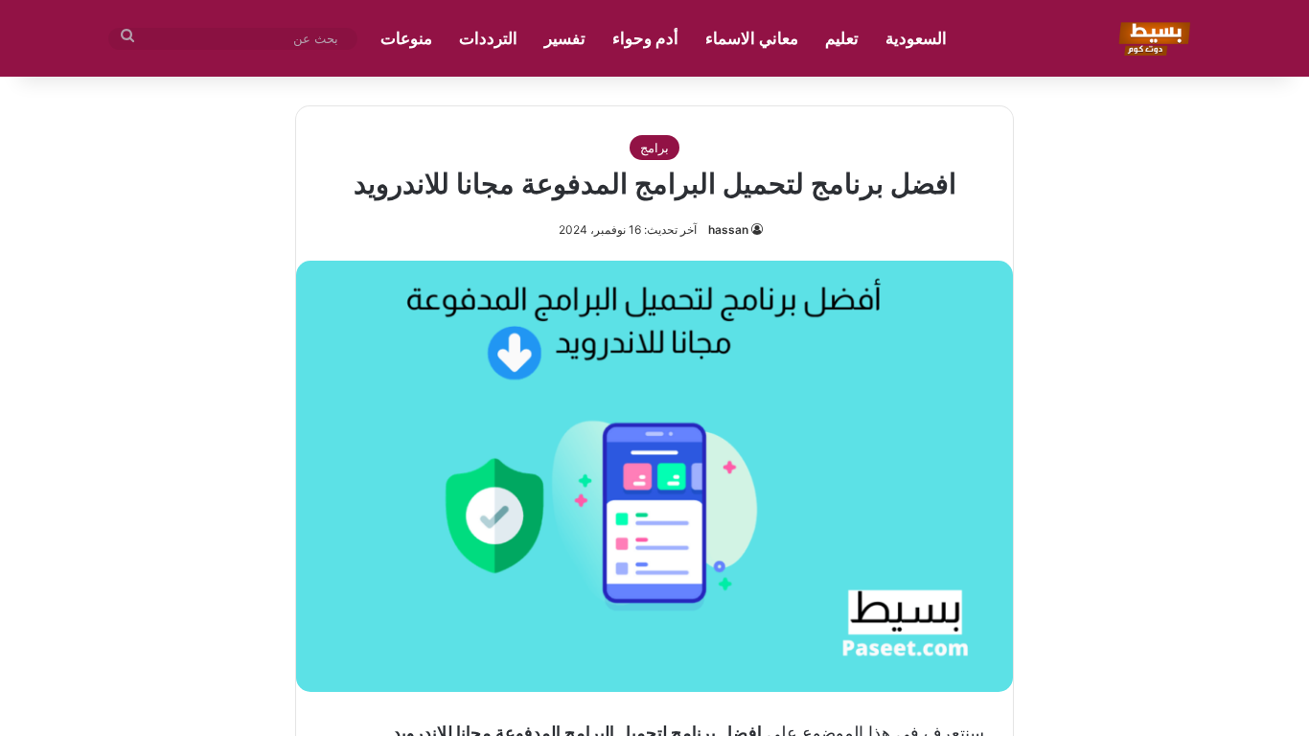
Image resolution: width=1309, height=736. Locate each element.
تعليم (842, 38)
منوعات (406, 38)
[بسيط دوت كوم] (1151, 38)
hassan (728, 229)
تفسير (565, 38)
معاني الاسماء (751, 38)
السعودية (916, 38)
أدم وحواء (645, 38)
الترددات (488, 38)
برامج (654, 147)
